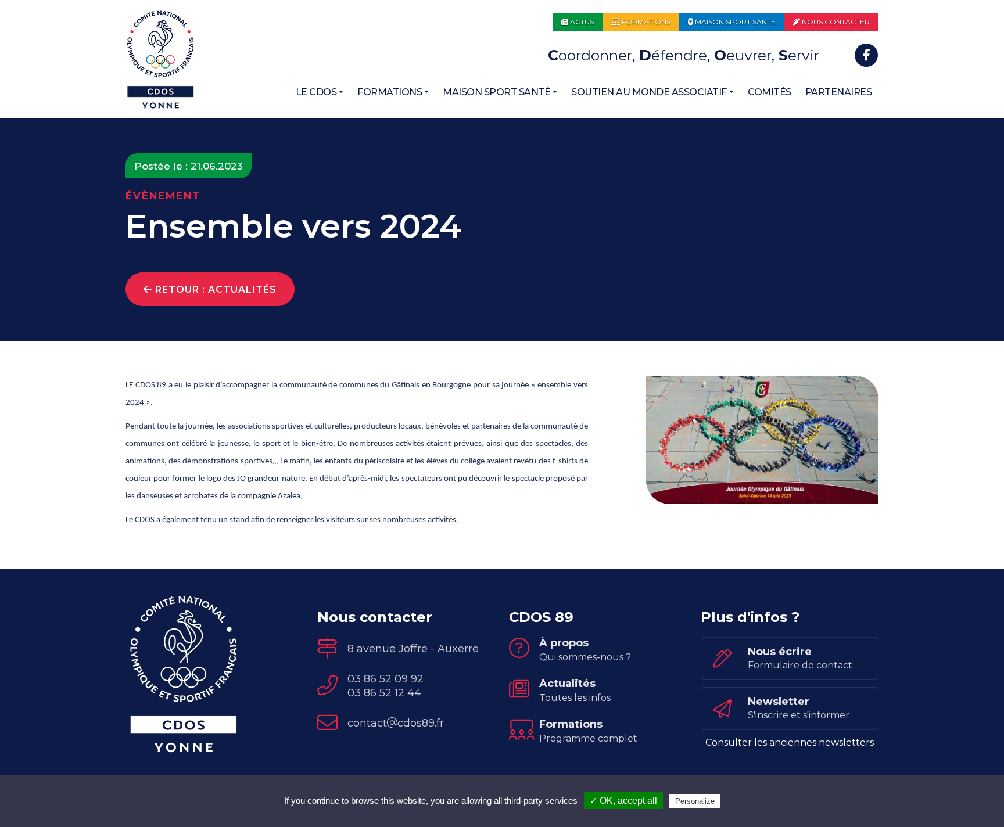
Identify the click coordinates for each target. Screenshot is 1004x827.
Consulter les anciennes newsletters (789, 742)
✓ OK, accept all (623, 801)
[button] (320, 92)
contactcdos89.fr (395, 723)
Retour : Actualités (214, 289)
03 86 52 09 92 (385, 679)
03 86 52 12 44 (384, 692)
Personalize (695, 801)
